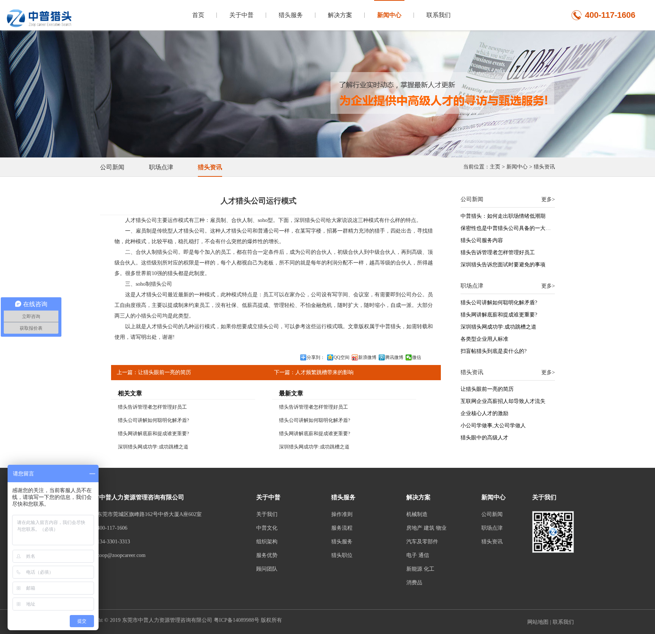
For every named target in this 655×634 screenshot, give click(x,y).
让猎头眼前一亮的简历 (164, 372)
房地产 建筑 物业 (426, 528)
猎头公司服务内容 (482, 240)
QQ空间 (341, 357)
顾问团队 (266, 569)
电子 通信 (417, 555)
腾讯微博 (394, 357)
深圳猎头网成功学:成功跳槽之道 (153, 447)
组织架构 (266, 541)
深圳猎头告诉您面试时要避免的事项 (503, 264)
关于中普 (241, 15)
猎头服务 (291, 15)
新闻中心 (389, 15)
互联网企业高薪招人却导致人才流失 (503, 401)
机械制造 (417, 514)
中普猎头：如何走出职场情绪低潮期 (503, 216)
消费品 (414, 582)
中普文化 (266, 528)
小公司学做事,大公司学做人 (493, 425)
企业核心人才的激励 (484, 413)
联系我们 (438, 15)
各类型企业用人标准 (484, 339)
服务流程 (342, 528)
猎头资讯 (544, 167)
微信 (416, 357)
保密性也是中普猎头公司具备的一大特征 (508, 228)
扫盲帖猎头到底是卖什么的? (494, 351)
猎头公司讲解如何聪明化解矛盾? (153, 420)
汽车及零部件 (422, 541)
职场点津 (161, 167)
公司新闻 (112, 167)
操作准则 (342, 514)
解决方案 (340, 15)
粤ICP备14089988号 (236, 620)
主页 (495, 167)
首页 (198, 15)
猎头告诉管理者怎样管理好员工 (152, 407)
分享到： (316, 357)
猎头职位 (342, 555)
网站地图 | (540, 622)
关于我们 (266, 514)
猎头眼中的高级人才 (484, 437)
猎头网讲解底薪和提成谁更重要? (153, 433)
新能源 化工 (420, 569)
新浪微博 (367, 357)
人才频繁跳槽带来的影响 (324, 372)
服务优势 (266, 555)
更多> (548, 199)
